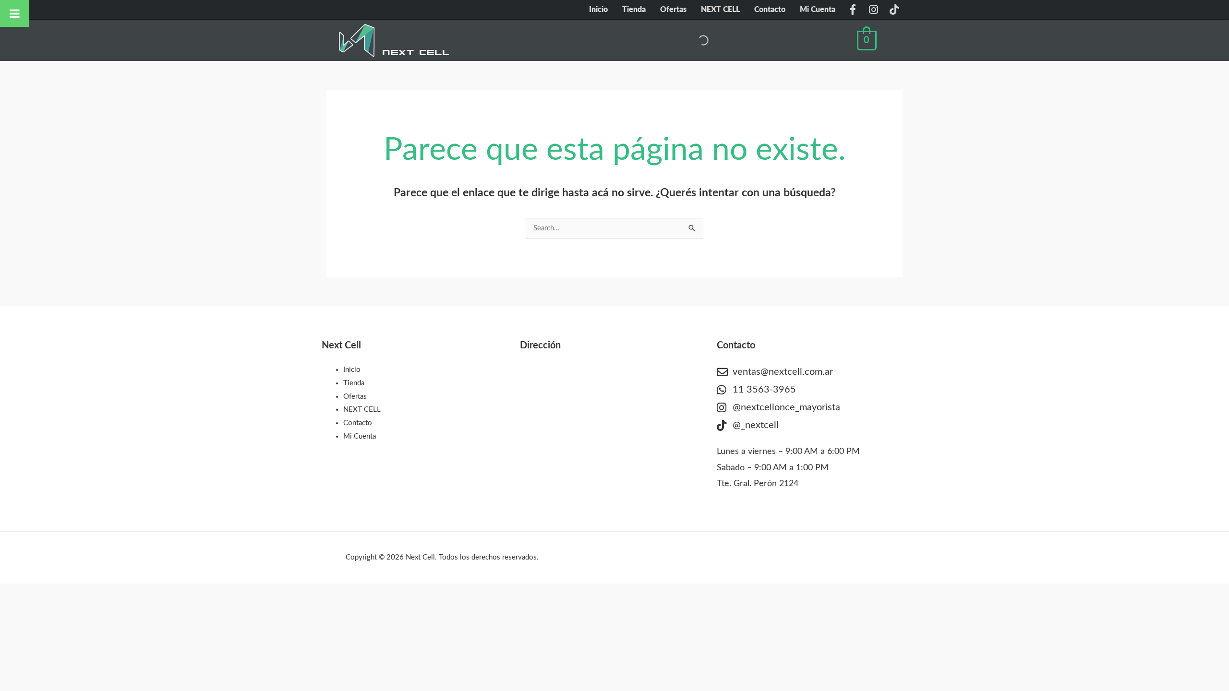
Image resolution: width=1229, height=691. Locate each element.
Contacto (769, 9)
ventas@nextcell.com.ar (783, 372)
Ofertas (673, 9)
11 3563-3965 (764, 389)
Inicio (598, 9)
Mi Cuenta (817, 9)
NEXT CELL (720, 9)
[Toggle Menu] (14, 13)
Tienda (634, 9)
